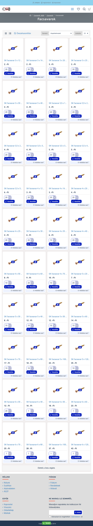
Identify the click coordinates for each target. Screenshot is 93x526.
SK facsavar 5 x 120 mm (80, 359)
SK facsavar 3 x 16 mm (35, 60)
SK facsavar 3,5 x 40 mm (80, 146)
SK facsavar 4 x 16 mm (58, 188)
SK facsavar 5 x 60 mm (80, 316)
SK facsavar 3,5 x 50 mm (13, 188)
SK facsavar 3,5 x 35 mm (58, 146)
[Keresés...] (84, 9)
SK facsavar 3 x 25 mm (80, 60)
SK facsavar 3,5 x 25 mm (13, 146)
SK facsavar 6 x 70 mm (13, 444)
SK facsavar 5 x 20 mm (80, 274)
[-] (9, 71)
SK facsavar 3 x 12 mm (13, 60)
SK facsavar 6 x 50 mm (58, 402)
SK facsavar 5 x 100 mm (58, 359)
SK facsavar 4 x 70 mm (58, 274)
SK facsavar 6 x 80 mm (35, 444)
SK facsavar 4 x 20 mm (80, 188)
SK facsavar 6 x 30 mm (13, 402)
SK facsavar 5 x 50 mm (58, 316)
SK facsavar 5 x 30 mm (13, 316)
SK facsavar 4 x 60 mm (35, 274)
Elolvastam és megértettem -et (66, 517)
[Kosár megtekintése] (90, 9)
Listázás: (78, 33)
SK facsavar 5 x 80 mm (35, 359)
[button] (13, 48)
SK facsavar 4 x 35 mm (58, 231)
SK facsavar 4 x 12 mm (35, 188)
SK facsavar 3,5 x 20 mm (80, 103)
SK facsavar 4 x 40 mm (80, 231)
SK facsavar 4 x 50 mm (13, 274)
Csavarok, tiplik (39, 15)
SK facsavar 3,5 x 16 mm (58, 103)
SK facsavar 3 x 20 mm (58, 60)
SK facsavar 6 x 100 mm (58, 444)
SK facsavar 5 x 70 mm (13, 359)
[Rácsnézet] (6, 33)
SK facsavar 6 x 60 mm (80, 402)
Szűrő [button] (48, 523)
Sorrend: (45, 33)
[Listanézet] (10, 33)
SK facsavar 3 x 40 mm (35, 103)
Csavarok (50, 15)
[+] (9, 69)
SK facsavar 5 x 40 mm (35, 316)
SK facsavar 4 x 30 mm (35, 231)
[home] (30, 15)
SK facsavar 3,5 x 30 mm (35, 146)
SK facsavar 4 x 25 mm (13, 231)
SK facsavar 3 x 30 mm (13, 103)
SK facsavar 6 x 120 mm (80, 444)
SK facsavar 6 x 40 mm (35, 402)
